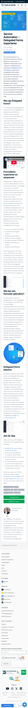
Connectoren (5, 573)
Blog (3, 568)
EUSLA (4, 695)
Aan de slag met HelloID (8, 13)
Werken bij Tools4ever (7, 559)
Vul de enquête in (20, 1)
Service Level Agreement (14, 697)
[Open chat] (24, 704)
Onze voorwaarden (21, 692)
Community (5, 635)
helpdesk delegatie (8, 487)
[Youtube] (7, 688)
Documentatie (5, 638)
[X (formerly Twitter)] (16, 688)
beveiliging (17, 492)
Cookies (13, 692)
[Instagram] (12, 688)
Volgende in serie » (14, 501)
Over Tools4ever (6, 557)
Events (3, 565)
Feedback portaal (6, 644)
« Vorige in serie (14, 497)
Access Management (9, 596)
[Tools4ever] (9, 5)
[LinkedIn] (7, 516)
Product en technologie (9, 52)
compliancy (21, 489)
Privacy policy (5, 692)
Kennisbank (5, 632)
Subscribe (6, 663)
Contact (20, 705)
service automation (8, 492)
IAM (5, 112)
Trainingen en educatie (8, 627)
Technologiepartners (7, 613)
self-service (6, 489)
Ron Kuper (15, 510)
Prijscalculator (7, 602)
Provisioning (7, 589)
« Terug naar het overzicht (9, 545)
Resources (4, 571)
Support (4, 624)
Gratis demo (7, 705)
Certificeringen (5, 562)
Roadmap (4, 641)
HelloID (11, 203)
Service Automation (16, 108)
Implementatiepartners (8, 611)
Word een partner (6, 616)
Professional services (7, 630)
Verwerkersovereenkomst (18, 695)
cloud (15, 489)
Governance (7, 599)
